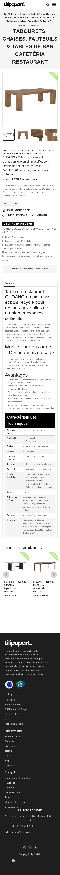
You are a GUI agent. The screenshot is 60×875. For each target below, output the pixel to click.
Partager (42, 215)
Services (9, 741)
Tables (8, 797)
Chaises (9, 787)
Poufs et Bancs (13, 792)
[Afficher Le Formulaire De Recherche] (48, 4)
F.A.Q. (8, 755)
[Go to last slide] (4, 134)
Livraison (10, 746)
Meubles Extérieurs (16, 802)
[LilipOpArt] (14, 4)
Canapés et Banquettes (18, 778)
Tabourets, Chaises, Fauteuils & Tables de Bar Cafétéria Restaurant (30, 46)
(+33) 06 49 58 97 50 (21, 826)
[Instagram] (24, 847)
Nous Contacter (13, 704)
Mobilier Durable (14, 736)
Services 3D (11, 714)
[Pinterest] (30, 847)
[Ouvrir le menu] (54, 5)
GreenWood (11, 807)
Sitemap (9, 765)
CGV (7, 719)
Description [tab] (9, 283)
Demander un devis (18, 223)
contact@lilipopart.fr (21, 832)
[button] (8, 135)
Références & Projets (17, 709)
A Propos (10, 699)
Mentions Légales (15, 724)
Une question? (17, 215)
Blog (7, 760)
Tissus (8, 751)
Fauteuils (10, 782)
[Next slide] (55, 134)
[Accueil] (5, 14)
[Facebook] (36, 847)
